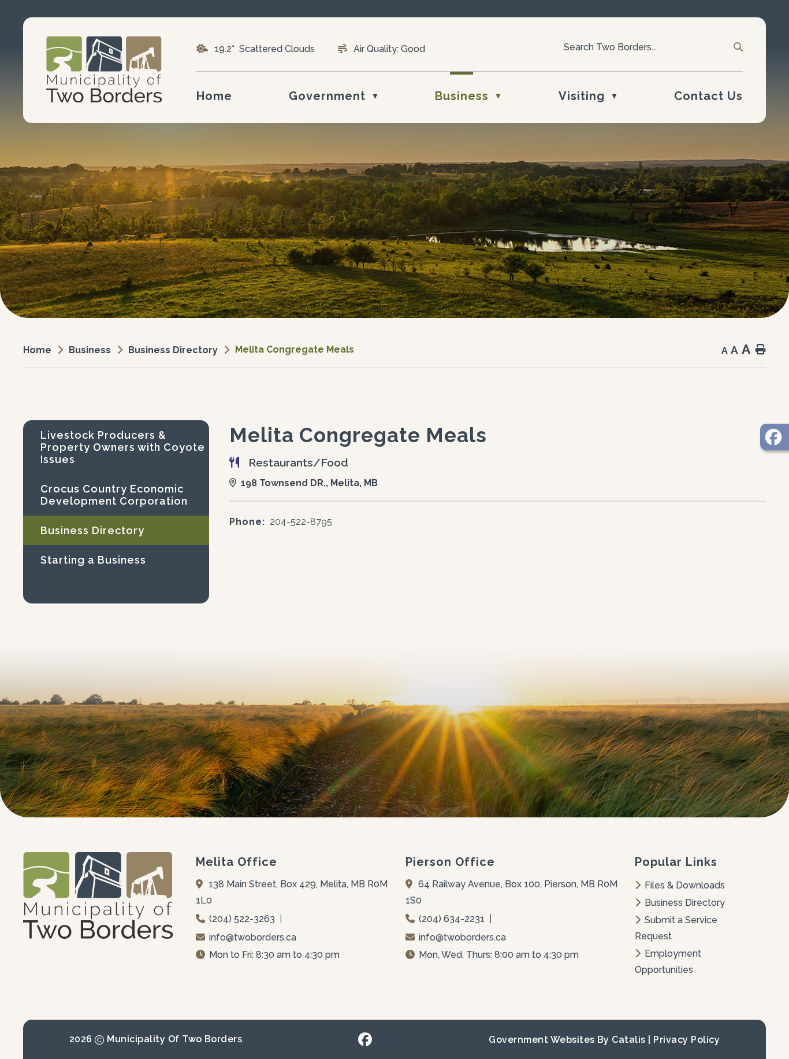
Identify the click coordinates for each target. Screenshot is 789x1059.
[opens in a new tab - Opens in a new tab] (774, 437)
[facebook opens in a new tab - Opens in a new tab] (365, 1039)
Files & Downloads (685, 885)
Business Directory (685, 902)
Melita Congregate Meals (294, 349)
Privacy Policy (686, 1039)
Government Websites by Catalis (567, 1039)
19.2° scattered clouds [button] (264, 48)
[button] (737, 47)
